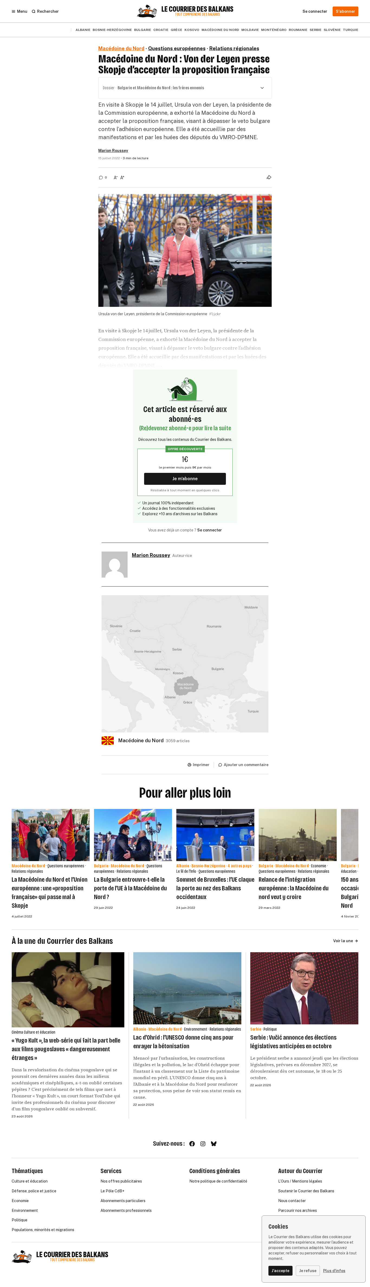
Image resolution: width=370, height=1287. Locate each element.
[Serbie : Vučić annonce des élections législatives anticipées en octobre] (304, 988)
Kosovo (191, 29)
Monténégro (274, 29)
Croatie (160, 29)
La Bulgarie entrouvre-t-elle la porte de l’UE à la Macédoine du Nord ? (130, 888)
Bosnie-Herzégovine (112, 29)
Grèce (176, 29)
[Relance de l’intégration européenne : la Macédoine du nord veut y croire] (298, 835)
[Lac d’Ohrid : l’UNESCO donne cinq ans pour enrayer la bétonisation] (187, 988)
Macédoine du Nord (220, 29)
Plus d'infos (334, 1271)
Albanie (83, 29)
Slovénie (332, 29)
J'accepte (280, 1271)
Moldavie (250, 29)
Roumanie (298, 29)
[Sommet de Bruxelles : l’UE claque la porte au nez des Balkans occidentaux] (215, 835)
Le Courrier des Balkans (197, 9)
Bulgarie (142, 29)
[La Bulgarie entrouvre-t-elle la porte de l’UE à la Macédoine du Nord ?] (133, 835)
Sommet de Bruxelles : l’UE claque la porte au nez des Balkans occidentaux (215, 888)
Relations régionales (234, 48)
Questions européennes (177, 48)
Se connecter (209, 530)
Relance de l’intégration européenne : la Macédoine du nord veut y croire (294, 888)
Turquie (350, 29)
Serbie (316, 29)
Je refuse (307, 1271)
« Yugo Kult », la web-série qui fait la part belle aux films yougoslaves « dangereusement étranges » (66, 1049)
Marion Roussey (113, 150)
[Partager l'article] (269, 177)
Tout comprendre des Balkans (197, 14)
